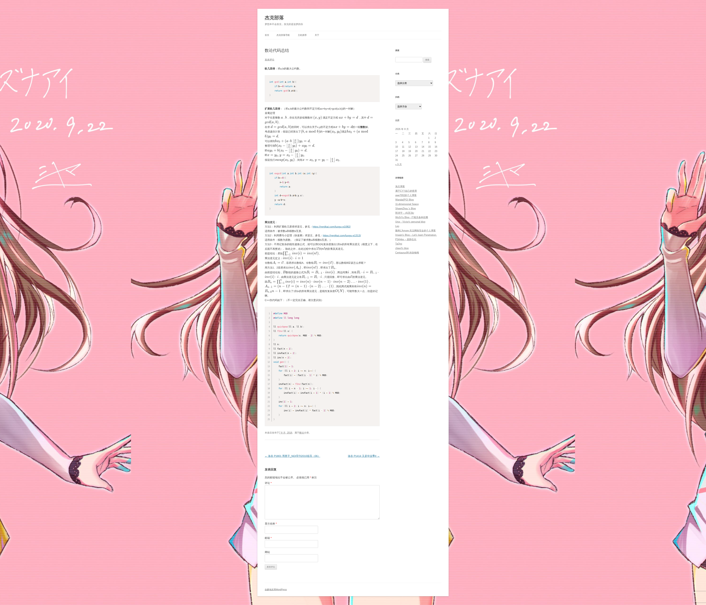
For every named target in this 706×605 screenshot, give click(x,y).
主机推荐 (302, 35)
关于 (317, 35)
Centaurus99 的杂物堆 (407, 252)
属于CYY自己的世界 (406, 190)
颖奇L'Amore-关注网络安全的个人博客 (415, 230)
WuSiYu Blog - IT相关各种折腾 (411, 217)
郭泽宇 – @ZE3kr (404, 213)
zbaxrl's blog (402, 248)
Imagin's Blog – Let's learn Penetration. (416, 235)
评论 (268, 483)
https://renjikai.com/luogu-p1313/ (342, 235)
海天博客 (400, 186)
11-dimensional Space (407, 204)
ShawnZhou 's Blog (405, 208)
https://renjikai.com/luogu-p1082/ (332, 226)
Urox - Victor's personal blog (410, 221)
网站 (267, 552)
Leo (397, 226)
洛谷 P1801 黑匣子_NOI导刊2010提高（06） (292, 455)
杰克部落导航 (283, 35)
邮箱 (268, 537)
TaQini (398, 243)
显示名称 (271, 523)
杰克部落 (274, 17)
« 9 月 (398, 164)
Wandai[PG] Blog (404, 199)
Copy (375, 78)
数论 (301, 432)
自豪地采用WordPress (276, 589)
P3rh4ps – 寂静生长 (405, 239)
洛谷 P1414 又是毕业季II (364, 455)
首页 (267, 35)
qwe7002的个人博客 (406, 195)
